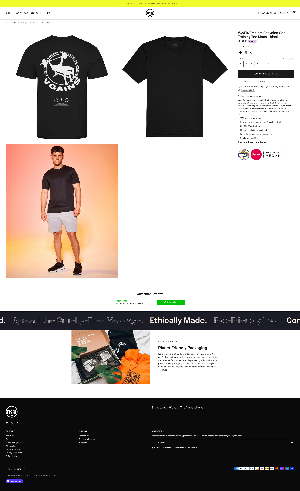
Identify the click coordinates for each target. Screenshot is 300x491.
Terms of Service (13, 449)
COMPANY (10, 431)
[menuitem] (10, 13)
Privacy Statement (14, 453)
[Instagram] (14, 422)
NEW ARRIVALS (22, 13)
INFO (48, 13)
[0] (292, 13)
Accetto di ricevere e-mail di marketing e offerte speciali (176, 447)
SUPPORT (83, 431)
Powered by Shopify (48, 475)
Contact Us (84, 436)
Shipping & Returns (87, 439)
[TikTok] (19, 422)
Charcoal (246, 52)
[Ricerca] (288, 13)
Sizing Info (83, 443)
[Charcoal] (246, 52)
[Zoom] (113, 36)
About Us (10, 436)
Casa (7, 23)
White (251, 52)
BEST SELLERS (37, 13)
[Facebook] (8, 422)
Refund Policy (12, 456)
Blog (8, 439)
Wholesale (10, 446)
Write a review (170, 302)
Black (240, 52)
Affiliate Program (13, 443)
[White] (251, 52)
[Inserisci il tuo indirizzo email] (291, 442)
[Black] (240, 52)
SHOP (8, 13)
